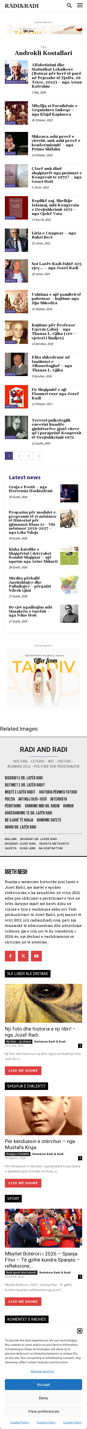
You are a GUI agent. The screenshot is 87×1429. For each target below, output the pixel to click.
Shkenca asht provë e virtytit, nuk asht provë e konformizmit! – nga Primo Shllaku (56, 143)
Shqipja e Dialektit (17, 1154)
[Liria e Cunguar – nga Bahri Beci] (16, 240)
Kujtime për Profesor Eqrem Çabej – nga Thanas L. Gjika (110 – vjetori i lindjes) (54, 332)
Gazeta (10, 122)
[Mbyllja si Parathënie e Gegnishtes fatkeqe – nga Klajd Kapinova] (16, 113)
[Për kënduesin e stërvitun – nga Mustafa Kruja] (43, 1115)
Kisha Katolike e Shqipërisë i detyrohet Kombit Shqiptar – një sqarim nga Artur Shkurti (33, 555)
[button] (79, 1330)
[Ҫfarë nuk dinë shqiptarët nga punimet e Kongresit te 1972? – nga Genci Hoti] (16, 175)
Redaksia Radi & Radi (50, 1041)
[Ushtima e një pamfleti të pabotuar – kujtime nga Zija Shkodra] (16, 301)
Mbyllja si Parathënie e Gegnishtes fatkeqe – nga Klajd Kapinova (55, 110)
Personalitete (15, 81)
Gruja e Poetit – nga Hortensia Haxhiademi (30, 489)
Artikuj (11, 280)
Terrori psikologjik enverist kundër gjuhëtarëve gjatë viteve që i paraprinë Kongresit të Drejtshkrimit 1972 (56, 429)
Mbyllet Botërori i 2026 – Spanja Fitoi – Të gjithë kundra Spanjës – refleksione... (42, 1260)
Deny (43, 1398)
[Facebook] (10, 956)
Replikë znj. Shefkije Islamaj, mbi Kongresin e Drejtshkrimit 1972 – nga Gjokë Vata (55, 207)
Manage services (42, 1371)
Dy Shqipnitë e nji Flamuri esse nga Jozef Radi (55, 394)
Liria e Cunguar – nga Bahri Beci (54, 235)
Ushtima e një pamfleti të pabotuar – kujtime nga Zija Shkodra (56, 298)
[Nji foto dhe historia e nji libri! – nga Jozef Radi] (43, 1003)
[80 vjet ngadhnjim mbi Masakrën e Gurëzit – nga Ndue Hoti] (69, 614)
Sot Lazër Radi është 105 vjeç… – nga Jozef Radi (56, 266)
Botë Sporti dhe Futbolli (21, 1272)
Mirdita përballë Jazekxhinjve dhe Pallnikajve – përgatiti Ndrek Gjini (30, 584)
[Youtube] (36, 956)
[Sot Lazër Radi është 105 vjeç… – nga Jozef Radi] (16, 271)
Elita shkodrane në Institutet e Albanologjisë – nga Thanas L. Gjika (52, 364)
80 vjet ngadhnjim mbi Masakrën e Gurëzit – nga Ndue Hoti (30, 611)
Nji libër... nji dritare (18, 1041)
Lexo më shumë (23, 1070)
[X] (23, 956)
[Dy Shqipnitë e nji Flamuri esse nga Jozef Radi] (16, 396)
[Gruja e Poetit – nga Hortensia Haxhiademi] (69, 493)
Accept (43, 1384)
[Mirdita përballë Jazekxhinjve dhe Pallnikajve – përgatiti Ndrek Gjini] (69, 585)
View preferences (43, 1411)
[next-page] (39, 456)
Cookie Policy (19, 1422)
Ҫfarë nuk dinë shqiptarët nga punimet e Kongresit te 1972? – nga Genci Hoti (57, 175)
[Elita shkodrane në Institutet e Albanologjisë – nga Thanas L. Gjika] (16, 364)
